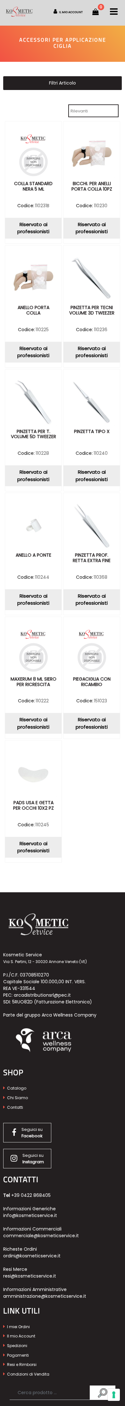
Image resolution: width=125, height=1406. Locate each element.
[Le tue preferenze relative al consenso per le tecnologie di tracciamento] (114, 1395)
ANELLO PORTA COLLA (33, 310)
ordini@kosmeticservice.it (32, 1256)
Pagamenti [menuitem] (17, 1355)
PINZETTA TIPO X (92, 432)
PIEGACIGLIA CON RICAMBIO (92, 682)
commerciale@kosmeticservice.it (41, 1235)
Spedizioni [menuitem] (16, 1345)
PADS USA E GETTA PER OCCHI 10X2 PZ (33, 805)
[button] (102, 1393)
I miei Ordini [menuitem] (18, 1326)
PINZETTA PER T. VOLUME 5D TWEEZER (33, 434)
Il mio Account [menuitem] (20, 1336)
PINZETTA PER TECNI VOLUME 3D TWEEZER (91, 310)
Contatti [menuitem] (14, 1107)
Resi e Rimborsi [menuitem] (21, 1364)
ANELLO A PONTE (33, 555)
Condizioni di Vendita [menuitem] (27, 1374)
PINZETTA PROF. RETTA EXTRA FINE (92, 558)
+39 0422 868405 (31, 1195)
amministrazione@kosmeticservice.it (44, 1296)
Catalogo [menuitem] (16, 1088)
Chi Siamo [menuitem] (17, 1097)
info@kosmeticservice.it (30, 1215)
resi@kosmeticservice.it (29, 1276)
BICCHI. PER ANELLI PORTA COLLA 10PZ (91, 186)
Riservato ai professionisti (33, 228)
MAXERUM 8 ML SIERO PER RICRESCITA (33, 682)
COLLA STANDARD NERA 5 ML (33, 186)
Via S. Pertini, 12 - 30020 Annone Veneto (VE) (45, 961)
